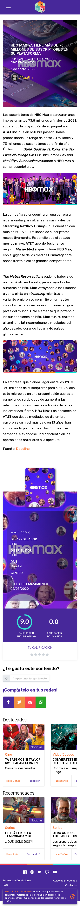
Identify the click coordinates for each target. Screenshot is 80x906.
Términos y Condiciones (17, 880)
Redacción (34, 780)
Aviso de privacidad (65, 880)
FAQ (5, 885)
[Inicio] (40, 7)
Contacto (71, 885)
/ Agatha (25, 77)
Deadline (23, 449)
